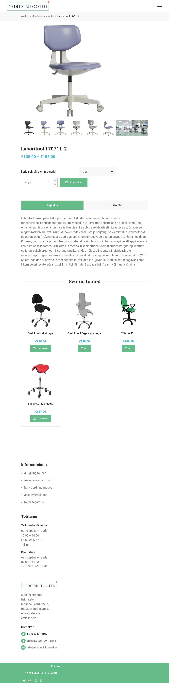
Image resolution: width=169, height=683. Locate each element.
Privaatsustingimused (37, 480)
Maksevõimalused (35, 495)
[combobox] (97, 171)
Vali (86, 348)
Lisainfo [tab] (116, 205)
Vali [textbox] (85, 171)
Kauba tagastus (33, 502)
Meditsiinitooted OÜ (45, 673)
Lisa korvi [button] (42, 348)
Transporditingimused (37, 487)
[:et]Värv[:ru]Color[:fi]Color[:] (38, 171)
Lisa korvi (75, 182)
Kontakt (55, 666)
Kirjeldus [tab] (52, 205)
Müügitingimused (34, 473)
